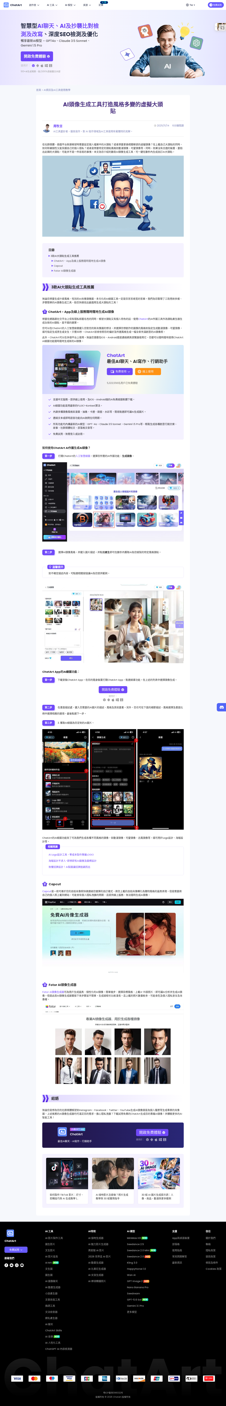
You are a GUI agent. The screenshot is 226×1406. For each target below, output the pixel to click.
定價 (101, 4)
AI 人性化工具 (52, 1343)
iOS (9, 1276)
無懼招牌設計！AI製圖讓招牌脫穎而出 (69, 867)
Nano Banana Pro (138, 1287)
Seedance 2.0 (138, 1256)
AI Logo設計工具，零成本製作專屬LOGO (71, 854)
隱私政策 (211, 1250)
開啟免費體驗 (35, 56)
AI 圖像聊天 (51, 1281)
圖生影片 (50, 1244)
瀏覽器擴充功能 (15, 1288)
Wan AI (131, 1275)
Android (11, 1282)
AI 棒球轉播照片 (97, 1281)
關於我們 (211, 1238)
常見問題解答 (179, 1256)
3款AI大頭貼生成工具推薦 (65, 256)
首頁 (38, 90)
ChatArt (143, 319)
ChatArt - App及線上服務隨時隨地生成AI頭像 (80, 261)
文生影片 (50, 1250)
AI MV (51, 1262)
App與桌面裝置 (181, 1238)
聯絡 (208, 1244)
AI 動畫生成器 (52, 1287)
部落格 (176, 1244)
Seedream (133, 1293)
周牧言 (58, 126)
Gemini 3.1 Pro (135, 1306)
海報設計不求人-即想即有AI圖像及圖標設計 (73, 861)
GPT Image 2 (137, 1281)
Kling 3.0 (132, 1262)
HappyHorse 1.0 (136, 1269)
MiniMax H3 (137, 1238)
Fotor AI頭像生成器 (65, 271)
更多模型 (132, 1312)
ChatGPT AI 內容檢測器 (58, 1349)
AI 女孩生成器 (95, 1275)
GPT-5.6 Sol (137, 1299)
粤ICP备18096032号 (113, 1392)
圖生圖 (49, 1275)
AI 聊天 (49, 1324)
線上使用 (148, 371)
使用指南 (177, 1250)
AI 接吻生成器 (95, 1238)
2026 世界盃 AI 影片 (99, 1256)
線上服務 (11, 1270)
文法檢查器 (51, 1312)
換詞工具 (50, 1306)
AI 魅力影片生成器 (98, 1244)
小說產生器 (51, 1293)
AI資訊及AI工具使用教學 (57, 90)
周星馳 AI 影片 (96, 1250)
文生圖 (49, 1269)
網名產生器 (51, 1318)
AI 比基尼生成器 (97, 1269)
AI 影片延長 (51, 1256)
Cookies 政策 (214, 1269)
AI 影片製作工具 (54, 1238)
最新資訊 (177, 1262)
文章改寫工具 (52, 1299)
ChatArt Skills (53, 1330)
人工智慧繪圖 (82, 456)
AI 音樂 (52, 1336)
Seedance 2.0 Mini (141, 1250)
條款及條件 (212, 1262)
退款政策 (211, 1256)
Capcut (58, 266)
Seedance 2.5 (135, 1244)
